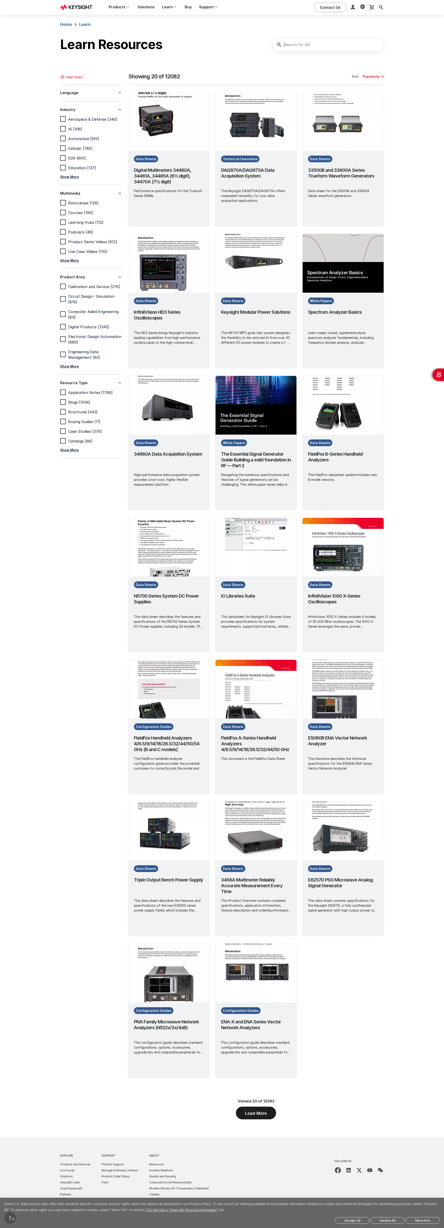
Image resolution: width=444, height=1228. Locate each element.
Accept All (353, 1220)
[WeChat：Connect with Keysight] (380, 1170)
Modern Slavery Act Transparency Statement (179, 1188)
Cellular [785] (80, 148)
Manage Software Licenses (120, 1170)
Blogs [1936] (79, 402)
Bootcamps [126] (83, 203)
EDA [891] (77, 158)
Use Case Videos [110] (87, 251)
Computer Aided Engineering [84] (93, 314)
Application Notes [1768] (90, 392)
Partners (65, 1194)
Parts (105, 1182)
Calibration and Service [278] (94, 286)
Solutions (146, 7)
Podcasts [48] (80, 232)
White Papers (321, 301)
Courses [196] (80, 212)
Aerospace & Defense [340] (92, 119)
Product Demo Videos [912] (92, 241)
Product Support (113, 1164)
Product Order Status (116, 1176)
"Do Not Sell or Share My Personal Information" (182, 1210)
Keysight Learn (70, 1182)
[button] (353, 7)
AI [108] (75, 129)
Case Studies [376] (85, 431)
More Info (422, 1220)
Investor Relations (161, 1170)
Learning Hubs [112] (85, 222)
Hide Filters (74, 77)
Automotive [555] (83, 138)
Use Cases (67, 1170)
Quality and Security (162, 1176)
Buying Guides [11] (84, 421)
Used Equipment (71, 1188)
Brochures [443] (83, 412)
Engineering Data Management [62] (84, 355)
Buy (188, 7)
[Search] (381, 7)
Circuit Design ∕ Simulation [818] (91, 299)
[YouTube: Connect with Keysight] (369, 1170)
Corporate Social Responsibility (170, 1182)
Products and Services (75, 1164)
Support (108, 1155)
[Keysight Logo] (78, 7)
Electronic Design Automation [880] (94, 339)
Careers (154, 1194)
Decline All (387, 1220)
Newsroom (156, 1164)
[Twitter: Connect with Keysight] (359, 1170)
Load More (256, 1113)
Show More (69, 177)
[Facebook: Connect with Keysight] (337, 1170)
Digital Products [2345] (88, 327)
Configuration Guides (154, 727)
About (154, 1155)
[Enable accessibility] (10, 1217)
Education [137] (82, 168)
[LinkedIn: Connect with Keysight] (348, 1170)
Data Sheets (146, 159)
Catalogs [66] (80, 441)
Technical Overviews (240, 159)
